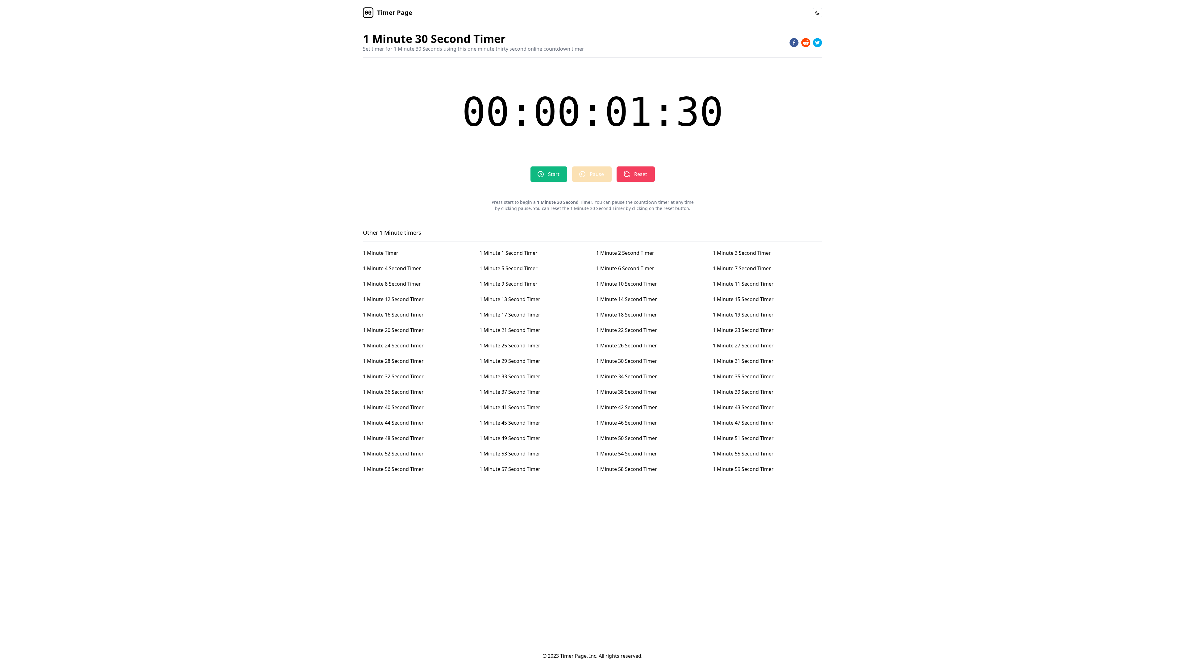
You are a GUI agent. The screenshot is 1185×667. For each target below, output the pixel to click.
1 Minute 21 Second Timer (510, 330)
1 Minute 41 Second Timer (510, 407)
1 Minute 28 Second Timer (393, 361)
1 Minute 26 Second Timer (626, 345)
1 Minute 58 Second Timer (626, 469)
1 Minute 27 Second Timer (743, 345)
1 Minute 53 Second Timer (510, 453)
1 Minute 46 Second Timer (626, 422)
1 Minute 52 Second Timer (393, 453)
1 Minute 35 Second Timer (743, 376)
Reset (640, 174)
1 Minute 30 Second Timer (626, 361)
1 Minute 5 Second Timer (509, 268)
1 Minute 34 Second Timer (626, 376)
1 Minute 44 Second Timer (393, 422)
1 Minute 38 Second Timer (626, 391)
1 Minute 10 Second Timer (626, 283)
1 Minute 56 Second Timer (393, 469)
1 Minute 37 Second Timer (510, 391)
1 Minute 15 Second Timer (743, 299)
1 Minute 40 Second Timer (393, 407)
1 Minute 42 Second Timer (626, 407)
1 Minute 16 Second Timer (393, 314)
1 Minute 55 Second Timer (743, 453)
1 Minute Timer (380, 253)
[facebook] (794, 42)
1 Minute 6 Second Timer (625, 268)
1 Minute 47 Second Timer (743, 422)
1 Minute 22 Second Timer (626, 330)
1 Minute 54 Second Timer (626, 453)
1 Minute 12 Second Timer (393, 299)
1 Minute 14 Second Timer (626, 299)
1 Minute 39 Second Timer (743, 391)
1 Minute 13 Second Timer (510, 299)
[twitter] (817, 42)
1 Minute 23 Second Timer (743, 330)
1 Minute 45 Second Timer (510, 422)
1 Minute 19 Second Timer (743, 314)
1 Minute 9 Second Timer (509, 283)
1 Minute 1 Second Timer (509, 253)
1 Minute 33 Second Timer (510, 376)
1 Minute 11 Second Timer (743, 283)
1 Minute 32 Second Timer (393, 376)
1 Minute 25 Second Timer (510, 345)
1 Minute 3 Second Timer (742, 253)
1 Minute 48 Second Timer (393, 438)
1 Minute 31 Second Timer (743, 361)
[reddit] (805, 42)
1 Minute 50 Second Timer (626, 438)
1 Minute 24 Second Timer (393, 345)
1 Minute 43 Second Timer (743, 407)
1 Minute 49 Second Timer (510, 438)
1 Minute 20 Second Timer (393, 330)
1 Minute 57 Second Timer (510, 469)
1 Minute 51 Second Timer (743, 438)
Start (553, 174)
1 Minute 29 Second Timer (510, 361)
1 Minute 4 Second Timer (392, 268)
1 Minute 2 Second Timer (625, 253)
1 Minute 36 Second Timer (393, 391)
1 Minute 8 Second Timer (392, 283)
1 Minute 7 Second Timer (742, 268)
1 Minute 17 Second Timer (510, 314)
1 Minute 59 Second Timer (743, 469)
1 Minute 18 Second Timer (626, 314)
